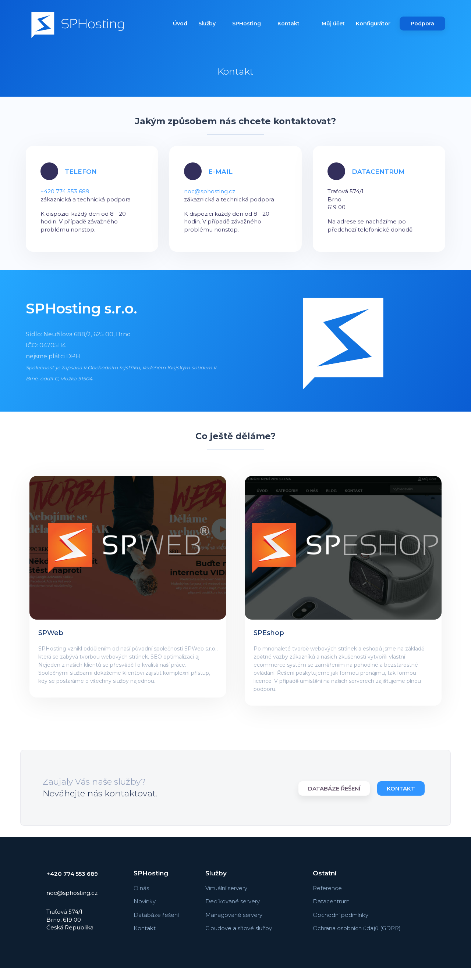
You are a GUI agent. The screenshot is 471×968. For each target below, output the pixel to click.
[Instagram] (426, 891)
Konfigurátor (373, 23)
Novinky (145, 901)
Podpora (422, 23)
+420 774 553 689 (64, 191)
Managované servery (233, 914)
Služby (207, 23)
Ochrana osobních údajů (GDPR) (357, 928)
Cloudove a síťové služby (238, 928)
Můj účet (333, 23)
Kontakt (288, 23)
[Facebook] (426, 874)
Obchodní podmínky (340, 914)
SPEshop (269, 633)
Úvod (180, 23)
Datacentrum (331, 901)
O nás (141, 888)
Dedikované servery (232, 901)
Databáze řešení (334, 788)
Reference (327, 888)
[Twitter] (426, 908)
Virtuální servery (226, 888)
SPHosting (247, 23)
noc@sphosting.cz (209, 191)
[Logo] (78, 26)
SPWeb (50, 633)
